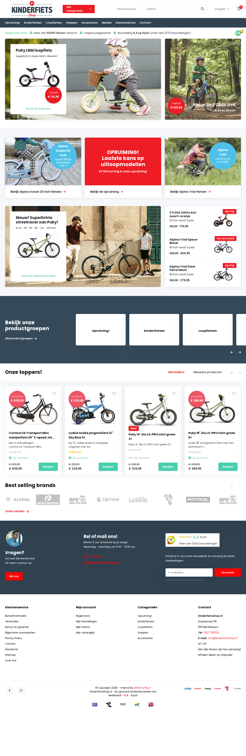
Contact (145, 22)
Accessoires (90, 22)
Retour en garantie (17, 627)
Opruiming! (12, 22)
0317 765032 (93, 557)
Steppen (71, 22)
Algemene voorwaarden (20, 632)
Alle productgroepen (19, 338)
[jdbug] (207, 688)
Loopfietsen (54, 22)
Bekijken (48, 466)
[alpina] (217, 688)
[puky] (227, 688)
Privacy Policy (13, 638)
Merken (107, 22)
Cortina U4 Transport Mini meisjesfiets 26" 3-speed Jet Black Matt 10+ (30, 437)
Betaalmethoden (15, 616)
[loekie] (187, 688)
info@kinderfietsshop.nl (101, 563)
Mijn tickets (83, 627)
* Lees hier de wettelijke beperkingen (185, 579)
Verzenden (12, 621)
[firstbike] (237, 688)
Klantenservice (126, 9)
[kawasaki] (197, 688)
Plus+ (147, 688)
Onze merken (15, 511)
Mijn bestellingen (86, 621)
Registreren (83, 616)
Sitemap (10, 655)
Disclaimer (11, 649)
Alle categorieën (74, 9)
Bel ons (14, 576)
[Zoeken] (202, 9)
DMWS (138, 688)
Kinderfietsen (33, 22)
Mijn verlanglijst (85, 632)
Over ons (10, 660)
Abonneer (227, 572)
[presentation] (232, 352)
